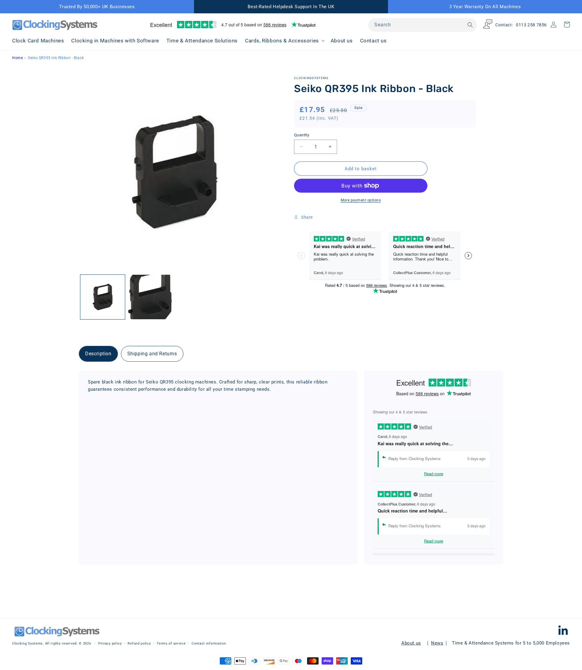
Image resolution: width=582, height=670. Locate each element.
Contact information (209, 643)
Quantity (301, 134)
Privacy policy (110, 643)
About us (411, 643)
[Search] (470, 25)
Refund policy (139, 643)
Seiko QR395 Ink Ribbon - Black (56, 58)
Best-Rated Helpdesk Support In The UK (291, 6)
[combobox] (422, 25)
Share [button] (307, 217)
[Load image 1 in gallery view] (102, 297)
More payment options (361, 200)
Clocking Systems (27, 643)
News (437, 643)
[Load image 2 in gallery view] (150, 297)
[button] (284, 41)
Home (17, 58)
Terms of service (171, 643)
